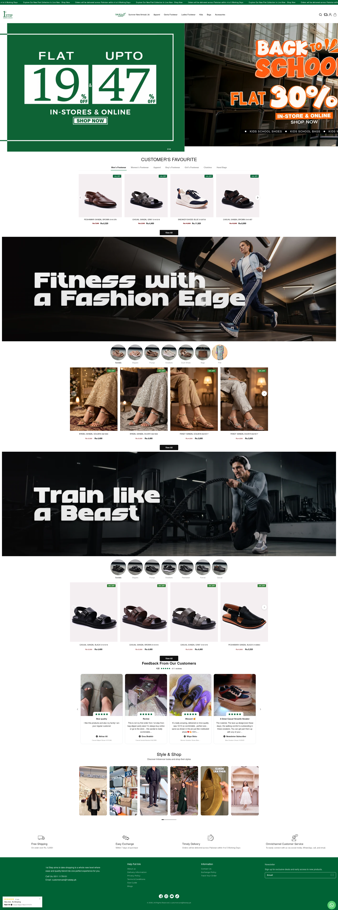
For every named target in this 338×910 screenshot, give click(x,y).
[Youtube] (172, 896)
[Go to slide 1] (163, 819)
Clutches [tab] (208, 167)
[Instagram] (166, 896)
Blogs (130, 886)
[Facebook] (161, 896)
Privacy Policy (133, 875)
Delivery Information (137, 872)
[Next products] (264, 393)
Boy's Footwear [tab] (172, 167)
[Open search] (320, 15)
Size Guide (132, 882)
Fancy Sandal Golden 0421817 (194, 434)
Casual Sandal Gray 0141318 (146, 219)
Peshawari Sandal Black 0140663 (244, 645)
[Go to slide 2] (165, 819)
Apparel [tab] (157, 167)
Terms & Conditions (136, 879)
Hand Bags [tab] (222, 167)
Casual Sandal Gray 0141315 (194, 645)
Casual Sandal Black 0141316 (94, 645)
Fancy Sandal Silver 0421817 (244, 434)
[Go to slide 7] (175, 819)
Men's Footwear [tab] (118, 167)
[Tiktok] (177, 896)
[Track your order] (326, 15)
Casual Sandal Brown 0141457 (237, 219)
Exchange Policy (208, 872)
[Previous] (80, 197)
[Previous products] (73, 393)
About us (131, 869)
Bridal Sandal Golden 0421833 (93, 434)
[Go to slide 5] (171, 819)
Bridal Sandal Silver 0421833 (144, 434)
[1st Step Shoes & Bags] (169, 87)
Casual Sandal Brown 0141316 (143, 645)
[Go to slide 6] (173, 819)
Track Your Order (209, 875)
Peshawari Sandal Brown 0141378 (100, 219)
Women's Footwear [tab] (140, 167)
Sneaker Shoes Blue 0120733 (192, 219)
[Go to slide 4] (169, 819)
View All (169, 232)
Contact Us (206, 869)
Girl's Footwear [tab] (192, 167)
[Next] (257, 197)
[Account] (330, 15)
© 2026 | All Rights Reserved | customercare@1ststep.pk (169, 903)
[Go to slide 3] (167, 819)
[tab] (168, 149)
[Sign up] (332, 875)
